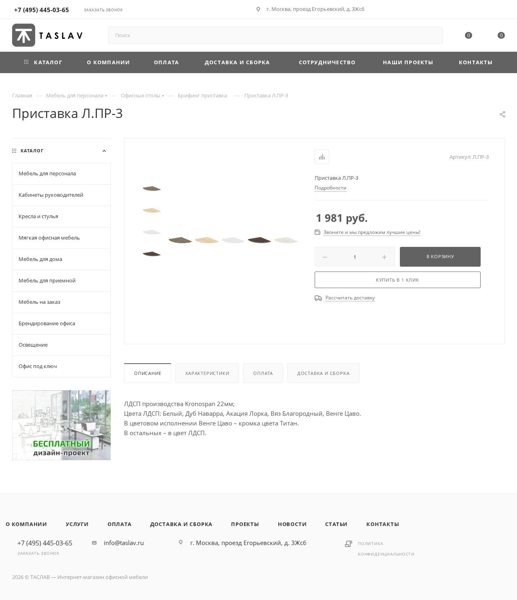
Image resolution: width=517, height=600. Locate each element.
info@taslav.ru (124, 543)
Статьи (336, 524)
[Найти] (433, 35)
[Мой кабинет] (501, 10)
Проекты (245, 524)
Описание (147, 373)
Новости (292, 524)
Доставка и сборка (323, 373)
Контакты (382, 524)
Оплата (263, 373)
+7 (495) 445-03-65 (41, 10)
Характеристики (207, 373)
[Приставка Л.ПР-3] (180, 240)
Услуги (77, 524)
